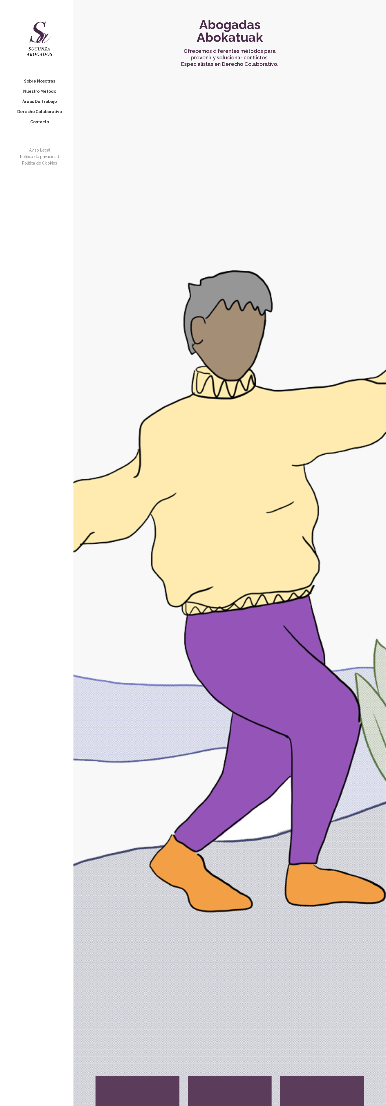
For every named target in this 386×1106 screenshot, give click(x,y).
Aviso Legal (39, 150)
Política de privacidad (39, 156)
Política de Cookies (39, 163)
